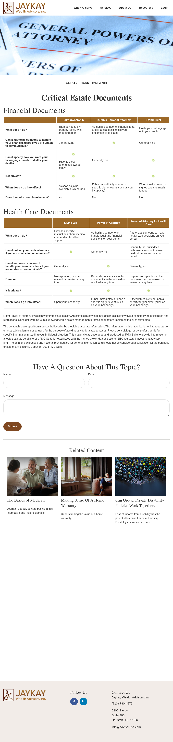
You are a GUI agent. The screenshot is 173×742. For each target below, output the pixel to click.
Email (91, 374)
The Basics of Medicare (26, 500)
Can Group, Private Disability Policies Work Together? (139, 502)
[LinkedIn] (83, 701)
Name (7, 374)
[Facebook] (74, 701)
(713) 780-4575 (122, 703)
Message (8, 396)
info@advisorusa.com (126, 727)
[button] (83, 8)
